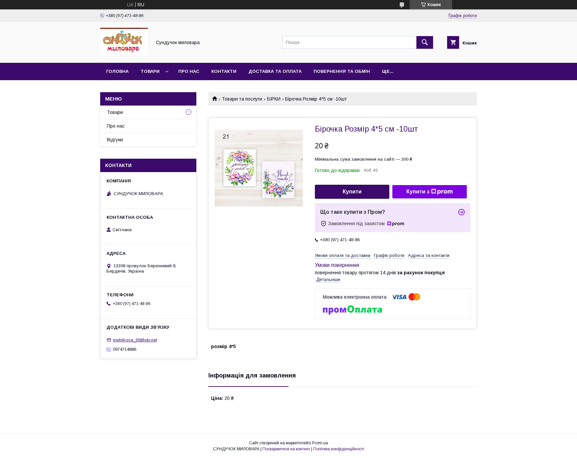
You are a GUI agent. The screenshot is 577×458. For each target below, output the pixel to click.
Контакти (223, 71)
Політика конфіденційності (338, 449)
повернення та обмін (342, 71)
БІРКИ (273, 99)
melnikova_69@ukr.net (135, 339)
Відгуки (115, 139)
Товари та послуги (242, 99)
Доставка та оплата (275, 71)
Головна (117, 71)
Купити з (417, 191)
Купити (352, 191)
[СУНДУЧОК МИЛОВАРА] (124, 54)
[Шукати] (424, 42)
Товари (150, 71)
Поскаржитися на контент (286, 449)
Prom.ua (320, 443)
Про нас (188, 71)
